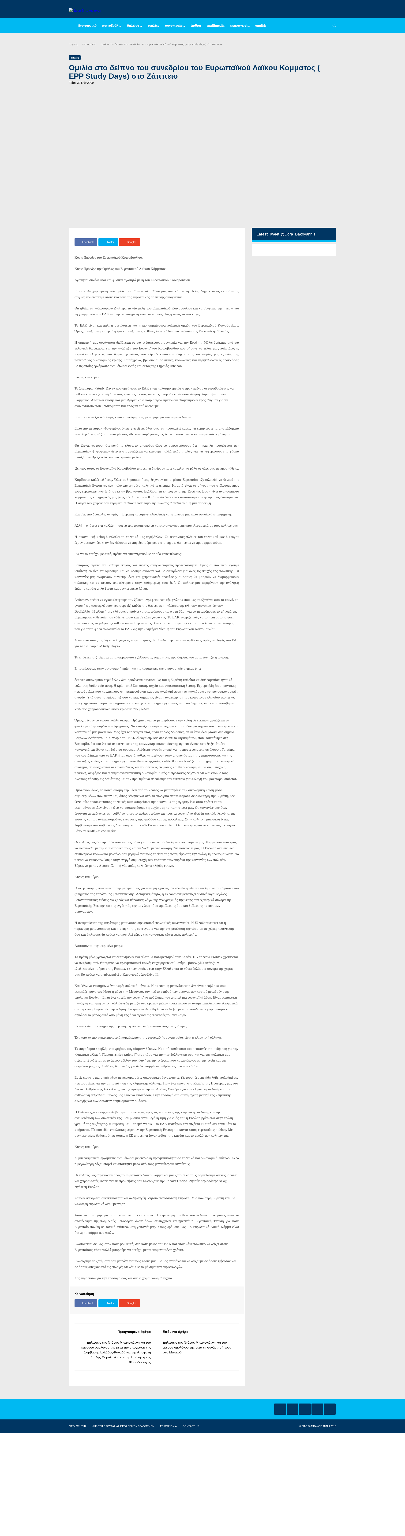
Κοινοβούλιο (111, 25)
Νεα (84, 44)
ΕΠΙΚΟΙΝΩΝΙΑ (168, 1426)
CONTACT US (191, 1426)
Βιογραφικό (87, 25)
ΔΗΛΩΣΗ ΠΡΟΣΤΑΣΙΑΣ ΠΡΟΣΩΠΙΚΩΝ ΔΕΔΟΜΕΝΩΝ (123, 1426)
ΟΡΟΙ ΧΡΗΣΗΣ (77, 1426)
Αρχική (73, 44)
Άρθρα (196, 25)
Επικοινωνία (240, 25)
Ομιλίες (153, 25)
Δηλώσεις (134, 25)
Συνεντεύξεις (175, 25)
